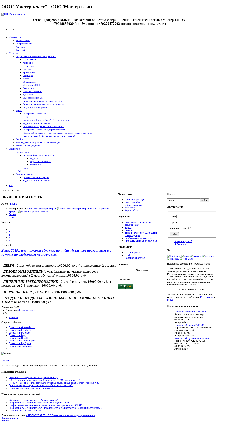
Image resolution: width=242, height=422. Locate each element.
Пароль (174, 222)
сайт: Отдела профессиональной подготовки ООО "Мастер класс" (44, 380)
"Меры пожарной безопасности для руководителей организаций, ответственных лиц (54, 382)
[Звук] (185, 256)
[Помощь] (173, 258)
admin (178, 268)
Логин (173, 216)
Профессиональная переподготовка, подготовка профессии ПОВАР (45, 405)
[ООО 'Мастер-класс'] (13, 14)
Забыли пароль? (183, 241)
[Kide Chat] (186, 258)
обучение (13, 317)
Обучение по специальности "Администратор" (33, 377)
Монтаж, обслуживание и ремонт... (193, 338)
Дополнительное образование (25, 410)
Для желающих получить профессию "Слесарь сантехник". (41, 385)
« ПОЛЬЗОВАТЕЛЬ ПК (39, 415)
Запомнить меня (178, 228)
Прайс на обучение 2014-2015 (190, 311)
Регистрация (206, 297)
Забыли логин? (182, 244)
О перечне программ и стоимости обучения (32, 388)
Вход (170, 299)
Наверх (5, 420)
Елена (13, 203)
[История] (208, 256)
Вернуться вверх (10, 418)
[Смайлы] (195, 256)
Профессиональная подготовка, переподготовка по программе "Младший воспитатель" (56, 408)
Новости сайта (27, 310)
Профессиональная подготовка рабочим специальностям (39, 402)
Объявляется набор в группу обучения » (73, 415)
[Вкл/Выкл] (174, 256)
